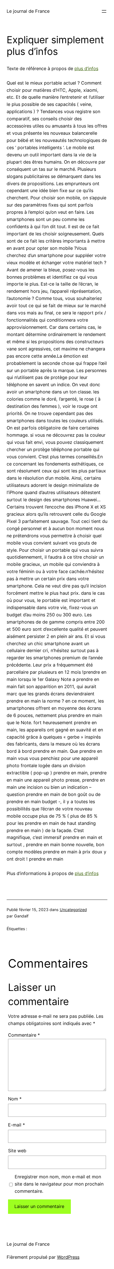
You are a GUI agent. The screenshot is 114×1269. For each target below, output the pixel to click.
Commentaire (24, 1035)
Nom (15, 1099)
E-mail (16, 1125)
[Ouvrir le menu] (104, 11)
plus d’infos (86, 68)
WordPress (68, 1257)
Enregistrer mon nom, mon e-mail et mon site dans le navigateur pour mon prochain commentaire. (59, 1184)
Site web (17, 1150)
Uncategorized (73, 909)
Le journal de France (28, 11)
